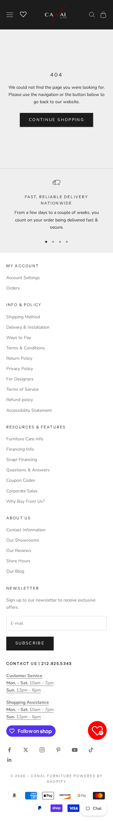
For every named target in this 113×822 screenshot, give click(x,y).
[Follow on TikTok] (91, 750)
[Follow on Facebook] (9, 750)
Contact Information (26, 530)
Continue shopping (56, 120)
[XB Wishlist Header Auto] (23, 14)
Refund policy (19, 400)
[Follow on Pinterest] (58, 750)
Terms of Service (22, 389)
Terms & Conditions (25, 348)
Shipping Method (23, 317)
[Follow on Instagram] (42, 750)
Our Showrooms (22, 540)
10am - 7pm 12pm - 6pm (30, 683)
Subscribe (30, 643)
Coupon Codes (20, 480)
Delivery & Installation (28, 327)
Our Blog (15, 571)
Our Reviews (18, 551)
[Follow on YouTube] (75, 750)
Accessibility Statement (29, 410)
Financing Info (20, 449)
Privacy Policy (19, 369)
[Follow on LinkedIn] (9, 760)
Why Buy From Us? (25, 501)
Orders (13, 288)
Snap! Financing (21, 460)
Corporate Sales (22, 491)
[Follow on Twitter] (26, 750)
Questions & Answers (28, 470)
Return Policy (19, 358)
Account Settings (23, 278)
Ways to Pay (18, 338)
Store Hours (18, 561)
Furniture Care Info (24, 439)
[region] (56, 205)
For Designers (20, 379)
